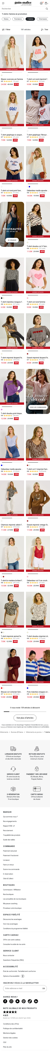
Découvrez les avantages (12, 919)
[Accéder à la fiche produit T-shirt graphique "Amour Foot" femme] (38, 108)
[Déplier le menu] (4, 3)
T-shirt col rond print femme (12, 190)
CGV (4, 1042)
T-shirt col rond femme (36, 302)
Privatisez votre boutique (12, 908)
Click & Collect (8, 878)
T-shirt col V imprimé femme (38, 469)
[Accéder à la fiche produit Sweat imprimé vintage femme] (38, 498)
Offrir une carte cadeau (11, 940)
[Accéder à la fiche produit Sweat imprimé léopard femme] (38, 331)
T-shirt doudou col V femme (38, 246)
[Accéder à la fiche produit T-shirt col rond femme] (38, 275)
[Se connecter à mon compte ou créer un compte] (41, 3)
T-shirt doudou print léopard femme (15, 413)
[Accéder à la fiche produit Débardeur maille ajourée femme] (38, 164)
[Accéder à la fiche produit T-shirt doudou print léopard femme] (12, 387)
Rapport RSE (7, 826)
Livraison (6, 860)
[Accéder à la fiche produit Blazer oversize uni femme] (12, 52)
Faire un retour (8, 865)
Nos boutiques (8, 894)
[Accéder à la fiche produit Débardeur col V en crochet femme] (38, 554)
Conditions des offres (11, 1024)
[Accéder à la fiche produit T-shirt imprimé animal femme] (12, 610)
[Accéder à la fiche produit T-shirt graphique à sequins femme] (12, 108)
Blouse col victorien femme (12, 692)
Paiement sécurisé (10, 851)
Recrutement (8, 830)
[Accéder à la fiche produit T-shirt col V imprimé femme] (38, 442)
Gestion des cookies (10, 1038)
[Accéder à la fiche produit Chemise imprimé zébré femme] (12, 498)
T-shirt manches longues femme (14, 302)
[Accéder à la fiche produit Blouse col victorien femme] (12, 665)
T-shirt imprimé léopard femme (13, 358)
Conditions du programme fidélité (15, 928)
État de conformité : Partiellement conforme (19, 971)
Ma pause (10, 903)
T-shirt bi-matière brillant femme (14, 580)
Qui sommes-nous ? (10, 817)
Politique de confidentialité (13, 1028)
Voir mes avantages (10, 924)
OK (43, 988)
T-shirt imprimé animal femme (13, 636)
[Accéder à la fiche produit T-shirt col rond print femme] (12, 164)
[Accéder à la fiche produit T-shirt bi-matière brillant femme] (12, 554)
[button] (22, 976)
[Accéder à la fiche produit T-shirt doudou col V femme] (38, 220)
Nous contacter (8, 955)
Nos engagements (10, 821)
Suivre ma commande (11, 869)
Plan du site (7, 1047)
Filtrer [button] (8, 30)
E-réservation (8, 874)
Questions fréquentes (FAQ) (13, 960)
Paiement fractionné (10, 855)
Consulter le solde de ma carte (14, 944)
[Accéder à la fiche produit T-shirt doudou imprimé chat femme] (38, 610)
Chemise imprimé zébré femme (14, 525)
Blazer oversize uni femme (12, 79)
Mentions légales (9, 1033)
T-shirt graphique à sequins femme (15, 135)
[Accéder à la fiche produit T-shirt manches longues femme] (12, 275)
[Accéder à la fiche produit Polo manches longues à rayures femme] (38, 665)
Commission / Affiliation (12, 890)
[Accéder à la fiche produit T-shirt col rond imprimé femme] (38, 52)
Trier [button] (46, 30)
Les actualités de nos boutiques (14, 899)
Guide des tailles (9, 840)
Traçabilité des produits (11, 835)
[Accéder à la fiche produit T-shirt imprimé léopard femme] (12, 331)
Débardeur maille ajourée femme (14, 469)
